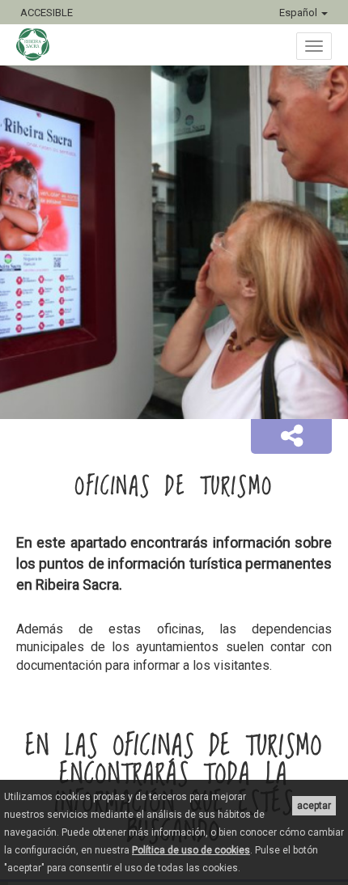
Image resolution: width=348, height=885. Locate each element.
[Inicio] (41, 44)
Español (299, 12)
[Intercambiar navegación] (314, 46)
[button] (291, 437)
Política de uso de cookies (191, 850)
